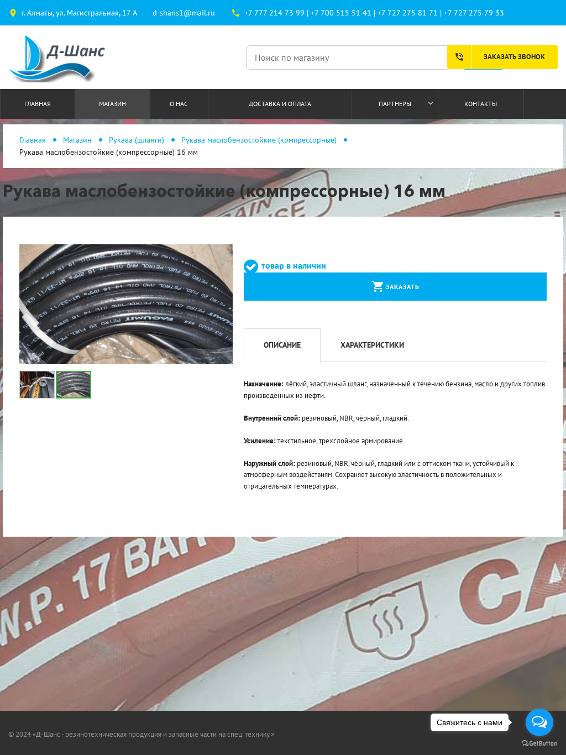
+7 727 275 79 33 (474, 13)
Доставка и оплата (280, 103)
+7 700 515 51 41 (341, 13)
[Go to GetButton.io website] (539, 743)
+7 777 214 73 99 (274, 13)
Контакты (480, 103)
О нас (179, 103)
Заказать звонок (499, 57)
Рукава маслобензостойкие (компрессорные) (259, 140)
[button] (223, 254)
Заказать (395, 286)
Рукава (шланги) (136, 140)
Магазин (112, 103)
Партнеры (395, 103)
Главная (37, 103)
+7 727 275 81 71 (408, 13)
